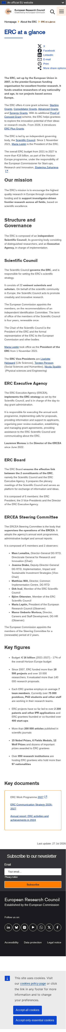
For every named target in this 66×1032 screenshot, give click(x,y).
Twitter (49, 925)
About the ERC (28, 21)
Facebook (57, 925)
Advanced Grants (48, 108)
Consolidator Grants (25, 108)
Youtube (33, 925)
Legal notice (54, 942)
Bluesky (16, 925)
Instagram (25, 925)
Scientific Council (25, 140)
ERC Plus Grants (14, 128)
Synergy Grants (19, 113)
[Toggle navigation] (61, 11)
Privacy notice (11, 877)
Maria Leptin (19, 144)
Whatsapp (41, 925)
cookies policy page (33, 983)
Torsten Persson (44, 362)
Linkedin (8, 925)
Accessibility (11, 942)
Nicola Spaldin (53, 366)
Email (7, 864)
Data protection (33, 942)
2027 (41, 797)
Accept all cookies (27, 1010)
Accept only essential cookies (35, 1020)
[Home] (26, 11)
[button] (41, 46)
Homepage (10, 21)
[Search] (52, 11)
